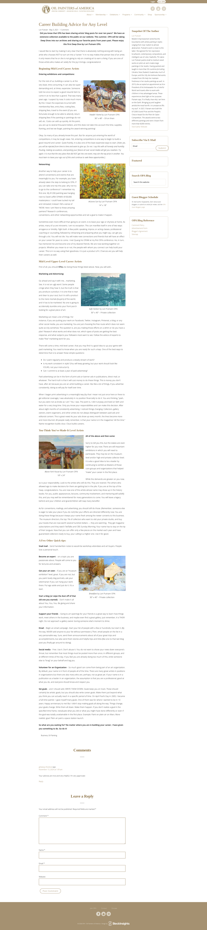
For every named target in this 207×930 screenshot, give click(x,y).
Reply (41, 781)
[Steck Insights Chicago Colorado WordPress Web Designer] (119, 924)
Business (44, 735)
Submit (162, 148)
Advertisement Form (139, 228)
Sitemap (135, 234)
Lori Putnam (136, 36)
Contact (104, 908)
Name (42, 850)
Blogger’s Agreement (139, 231)
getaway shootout (45, 767)
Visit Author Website (139, 127)
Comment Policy (138, 225)
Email (42, 863)
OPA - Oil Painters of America (68, 9)
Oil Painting (52, 735)
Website (42, 876)
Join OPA (161, 2)
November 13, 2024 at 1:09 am (50, 769)
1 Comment (64, 30)
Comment (43, 816)
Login (153, 2)
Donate (114, 908)
